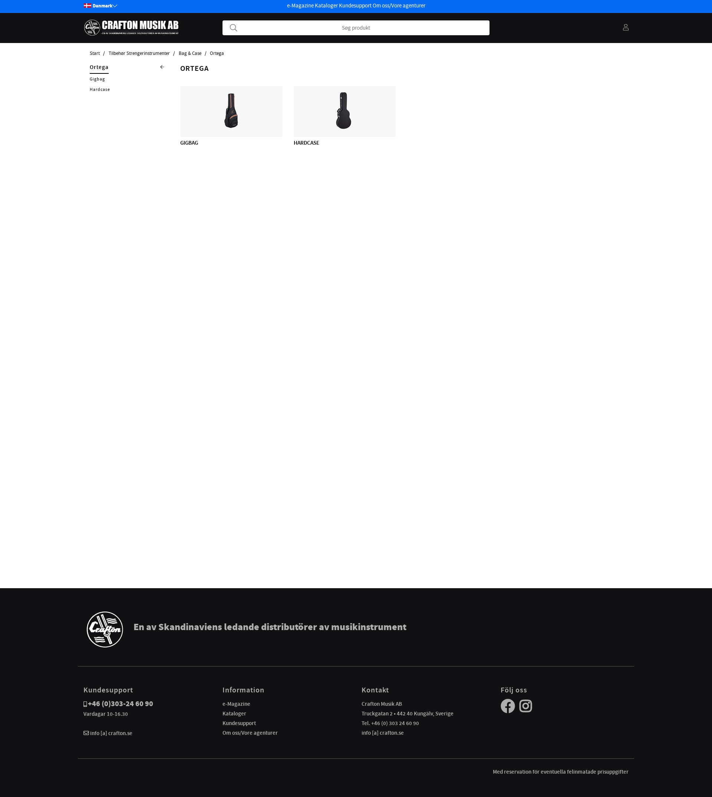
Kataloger (326, 5)
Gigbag (97, 79)
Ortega (217, 53)
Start (95, 53)
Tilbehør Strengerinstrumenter (139, 53)
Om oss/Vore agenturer (399, 5)
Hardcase (100, 89)
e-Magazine (300, 5)
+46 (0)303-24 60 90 (120, 704)
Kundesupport (355, 5)
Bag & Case (190, 53)
